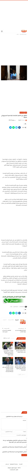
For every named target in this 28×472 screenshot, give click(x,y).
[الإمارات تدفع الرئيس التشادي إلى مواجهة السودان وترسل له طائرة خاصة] (7, 345)
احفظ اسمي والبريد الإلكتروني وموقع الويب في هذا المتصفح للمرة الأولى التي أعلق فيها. (15, 441)
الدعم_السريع (16, 306)
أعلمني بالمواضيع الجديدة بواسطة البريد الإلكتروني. (14, 452)
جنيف (11, 306)
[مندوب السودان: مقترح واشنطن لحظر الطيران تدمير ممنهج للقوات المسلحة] (20, 361)
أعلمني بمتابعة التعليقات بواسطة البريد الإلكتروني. (14, 447)
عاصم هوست (12, 469)
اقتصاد (24, 342)
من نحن (7, 464)
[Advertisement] (14, 15)
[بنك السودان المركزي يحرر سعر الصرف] (20, 345)
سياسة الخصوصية (14, 464)
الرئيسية (22, 112)
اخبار (26, 112)
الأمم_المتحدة (22, 306)
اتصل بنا (20, 464)
